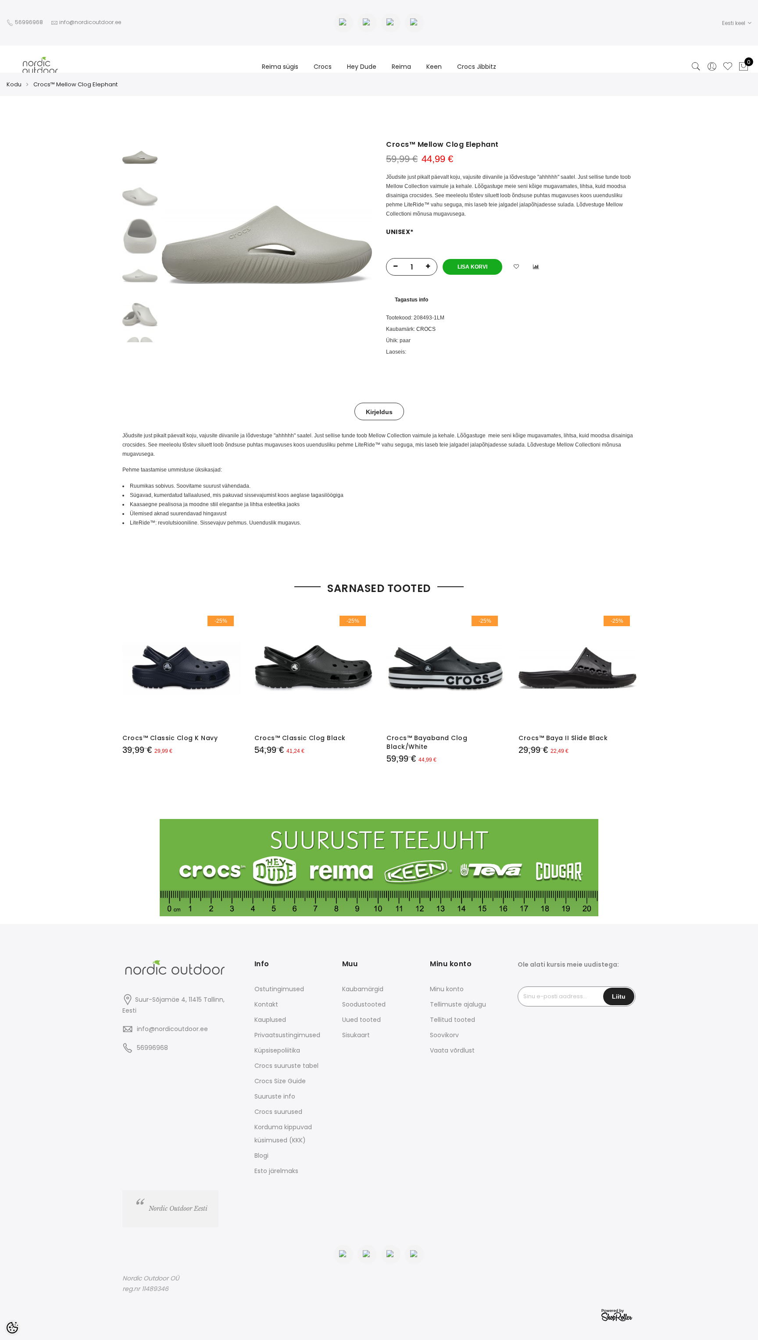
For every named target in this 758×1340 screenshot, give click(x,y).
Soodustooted (364, 1004)
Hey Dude (361, 66)
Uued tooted (361, 1019)
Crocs (323, 66)
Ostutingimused (279, 989)
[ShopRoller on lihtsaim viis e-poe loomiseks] (616, 1314)
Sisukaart (356, 1035)
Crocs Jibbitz (476, 66)
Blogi (261, 1155)
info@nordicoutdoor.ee (172, 1028)
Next (350, 245)
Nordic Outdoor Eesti (178, 1208)
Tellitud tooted (452, 1019)
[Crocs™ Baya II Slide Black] (577, 668)
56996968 (29, 22)
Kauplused (270, 1019)
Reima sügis (280, 66)
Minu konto (447, 989)
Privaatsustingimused (287, 1035)
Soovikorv (444, 1035)
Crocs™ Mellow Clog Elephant (75, 84)
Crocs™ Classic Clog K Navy (170, 738)
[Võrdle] (536, 267)
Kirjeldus (379, 411)
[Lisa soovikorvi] (516, 267)
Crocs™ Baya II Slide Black (563, 738)
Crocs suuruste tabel (286, 1065)
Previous (183, 245)
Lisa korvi (472, 267)
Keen (434, 66)
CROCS (426, 329)
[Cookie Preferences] (12, 1328)
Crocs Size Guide (280, 1081)
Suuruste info (274, 1096)
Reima (401, 66)
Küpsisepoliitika (277, 1050)
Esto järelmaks (276, 1170)
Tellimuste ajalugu (458, 1004)
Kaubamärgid (362, 989)
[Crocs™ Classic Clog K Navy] (181, 668)
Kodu (14, 84)
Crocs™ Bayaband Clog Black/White (426, 742)
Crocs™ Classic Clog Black (300, 738)
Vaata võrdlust (452, 1050)
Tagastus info (411, 300)
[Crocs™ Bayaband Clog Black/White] (445, 668)
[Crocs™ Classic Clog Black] (313, 668)
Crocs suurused (278, 1111)
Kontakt (266, 1004)
